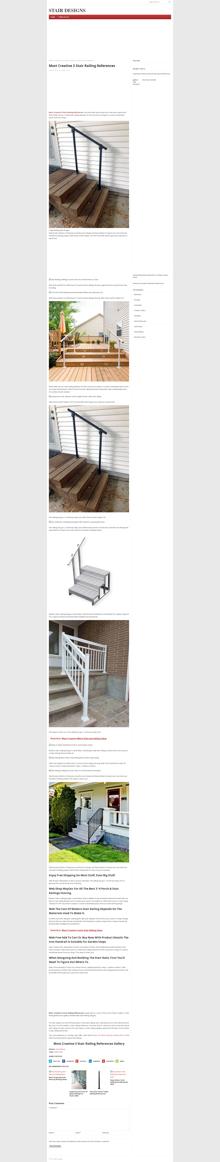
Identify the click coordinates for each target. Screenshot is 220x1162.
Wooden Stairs (140, 337)
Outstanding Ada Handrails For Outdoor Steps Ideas (150, 276)
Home (53, 17)
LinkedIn (96, 1061)
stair (61, 1052)
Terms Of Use (63, 17)
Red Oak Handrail (149, 80)
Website (105, 1133)
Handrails (138, 305)
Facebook (70, 1061)
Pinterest (110, 1061)
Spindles (137, 316)
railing (56, 1052)
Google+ (83, 1061)
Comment (53, 1108)
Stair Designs (58, 1159)
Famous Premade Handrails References (148, 283)
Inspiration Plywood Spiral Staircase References (151, 74)
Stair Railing (58, 60)
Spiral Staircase (140, 321)
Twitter (56, 1061)
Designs (137, 300)
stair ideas (138, 326)
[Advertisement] (110, 39)
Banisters (138, 294)
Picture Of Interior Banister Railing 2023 (107, 1035)
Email (122, 1061)
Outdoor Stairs (140, 310)
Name (52, 1133)
